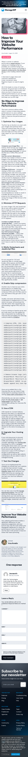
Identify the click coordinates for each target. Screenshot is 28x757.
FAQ (17, 701)
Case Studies (6, 709)
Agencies (4, 714)
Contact (19, 712)
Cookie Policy (20, 725)
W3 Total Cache (13, 400)
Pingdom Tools (6, 471)
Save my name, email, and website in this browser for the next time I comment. (14, 652)
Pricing (4, 698)
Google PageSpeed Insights (13, 492)
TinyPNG (19, 149)
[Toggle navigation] (26, 10)
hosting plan (22, 442)
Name (3, 626)
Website (4, 643)
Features (4, 695)
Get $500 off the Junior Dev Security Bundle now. (16, 4)
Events (4, 725)
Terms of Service (19, 729)
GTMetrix (16, 317)
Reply (6, 590)
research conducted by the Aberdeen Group (14, 71)
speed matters (15, 63)
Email (4, 635)
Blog (3, 701)
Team (18, 709)
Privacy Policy (20, 723)
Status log (19, 714)
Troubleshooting (21, 695)
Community (5, 723)
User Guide (19, 698)
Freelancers (5, 712)
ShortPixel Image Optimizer (10, 151)
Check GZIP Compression (15, 394)
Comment (5, 609)
